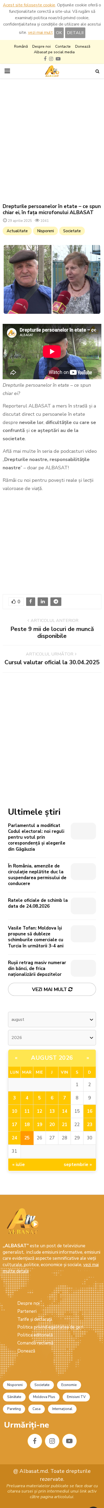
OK (59, 33)
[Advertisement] (52, 141)
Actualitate (17, 231)
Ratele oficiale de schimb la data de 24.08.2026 (38, 903)
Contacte (63, 46)
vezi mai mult (40, 32)
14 (64, 1111)
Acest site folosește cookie (29, 5)
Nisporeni (45, 231)
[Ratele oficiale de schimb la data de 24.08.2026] (83, 906)
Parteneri (27, 1311)
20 (52, 1125)
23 (89, 1125)
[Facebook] (34, 1441)
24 (14, 1138)
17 (14, 1125)
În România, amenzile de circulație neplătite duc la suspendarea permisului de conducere (37, 875)
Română (21, 46)
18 (27, 1125)
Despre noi (41, 46)
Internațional (62, 1409)
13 (52, 1111)
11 (27, 1111)
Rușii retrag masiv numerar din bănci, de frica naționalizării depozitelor (37, 968)
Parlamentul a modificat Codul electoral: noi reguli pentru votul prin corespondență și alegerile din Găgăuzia (36, 837)
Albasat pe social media (54, 52)
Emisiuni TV (76, 1397)
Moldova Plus (44, 1397)
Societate (72, 231)
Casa (37, 1409)
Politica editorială (35, 1335)
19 (39, 1125)
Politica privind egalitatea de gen (50, 1327)
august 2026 (52, 1058)
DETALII (75, 33)
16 (89, 1111)
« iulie (18, 1164)
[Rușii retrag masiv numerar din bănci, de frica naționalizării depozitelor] (83, 968)
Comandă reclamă (35, 1343)
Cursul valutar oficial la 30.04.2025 (52, 662)
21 (64, 1125)
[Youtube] (69, 1441)
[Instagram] (52, 1441)
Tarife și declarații (34, 1319)
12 (39, 1111)
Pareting (14, 1409)
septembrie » (78, 1164)
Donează (82, 46)
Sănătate (14, 1397)
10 (14, 1111)
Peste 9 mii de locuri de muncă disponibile (52, 632)
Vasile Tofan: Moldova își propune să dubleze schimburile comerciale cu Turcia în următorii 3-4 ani (35, 937)
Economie (69, 1385)
